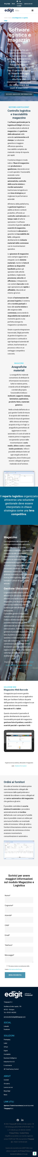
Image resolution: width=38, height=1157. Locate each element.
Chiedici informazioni (21, 766)
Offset (6, 1047)
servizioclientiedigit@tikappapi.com (15, 1017)
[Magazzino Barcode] (19, 751)
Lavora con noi (28, 3)
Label (5, 1043)
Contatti (19, 5)
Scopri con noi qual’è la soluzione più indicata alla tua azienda (20, 665)
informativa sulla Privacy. (15, 969)
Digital (6, 1050)
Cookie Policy (24, 1133)
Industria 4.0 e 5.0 (9, 1061)
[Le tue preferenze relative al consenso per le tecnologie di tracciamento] (34, 1153)
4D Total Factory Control (11, 1069)
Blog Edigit (7, 3)
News (13, 3)
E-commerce (8, 1065)
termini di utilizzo (16, 1154)
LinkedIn (6, 1026)
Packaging (7, 1039)
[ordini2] (19, 859)
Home (5, 17)
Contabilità (7, 1054)
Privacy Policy (14, 1133)
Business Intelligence (10, 1058)
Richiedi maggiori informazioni (19, 94)
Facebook (7, 1029)
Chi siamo (19, 3)
